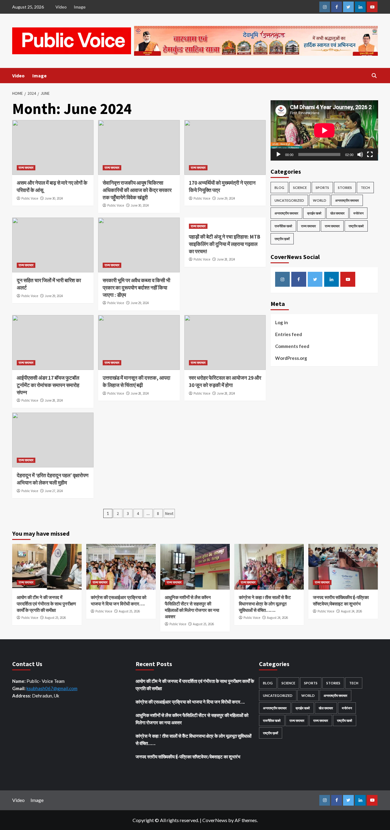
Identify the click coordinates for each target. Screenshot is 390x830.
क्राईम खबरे (314, 213)
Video (61, 6)
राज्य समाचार (26, 167)
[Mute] (360, 154)
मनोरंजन (358, 213)
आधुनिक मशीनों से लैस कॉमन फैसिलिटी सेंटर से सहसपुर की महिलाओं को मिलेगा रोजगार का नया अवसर (192, 718)
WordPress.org (291, 358)
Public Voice (29, 198)
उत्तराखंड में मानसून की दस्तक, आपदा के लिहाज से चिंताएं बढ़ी (136, 381)
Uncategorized (289, 200)
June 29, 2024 (226, 198)
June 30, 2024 (54, 198)
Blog (279, 188)
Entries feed (288, 334)
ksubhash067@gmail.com (52, 688)
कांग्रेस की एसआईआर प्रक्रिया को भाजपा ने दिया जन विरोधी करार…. (190, 701)
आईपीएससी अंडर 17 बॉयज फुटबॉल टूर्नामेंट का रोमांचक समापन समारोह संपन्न (48, 385)
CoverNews (214, 820)
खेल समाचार (337, 213)
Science (300, 188)
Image (80, 6)
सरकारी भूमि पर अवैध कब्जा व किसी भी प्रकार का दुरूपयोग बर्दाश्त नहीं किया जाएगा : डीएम (136, 287)
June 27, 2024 (54, 491)
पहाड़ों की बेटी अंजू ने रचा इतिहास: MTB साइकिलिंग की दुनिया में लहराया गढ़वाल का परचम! (224, 244)
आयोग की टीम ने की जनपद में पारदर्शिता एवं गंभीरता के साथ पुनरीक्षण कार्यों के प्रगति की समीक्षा (46, 603)
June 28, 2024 (226, 259)
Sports (322, 188)
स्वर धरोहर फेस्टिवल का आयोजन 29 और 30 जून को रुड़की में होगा (225, 381)
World (319, 200)
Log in (281, 322)
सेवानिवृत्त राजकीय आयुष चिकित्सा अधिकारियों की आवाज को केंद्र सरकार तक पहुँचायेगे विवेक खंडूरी (137, 190)
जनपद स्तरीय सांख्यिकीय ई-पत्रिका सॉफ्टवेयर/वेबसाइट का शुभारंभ (188, 756)
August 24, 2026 (277, 617)
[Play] (278, 154)
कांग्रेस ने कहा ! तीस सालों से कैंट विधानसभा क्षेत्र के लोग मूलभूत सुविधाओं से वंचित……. (265, 603)
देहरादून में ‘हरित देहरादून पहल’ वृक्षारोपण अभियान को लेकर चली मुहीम (52, 479)
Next (169, 513)
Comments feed (292, 346)
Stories (345, 188)
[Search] (374, 75)
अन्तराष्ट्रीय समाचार (347, 200)
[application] (324, 130)
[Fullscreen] (370, 154)
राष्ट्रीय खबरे (356, 226)
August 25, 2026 (55, 617)
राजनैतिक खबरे (283, 226)
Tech (365, 188)
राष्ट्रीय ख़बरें (282, 239)
